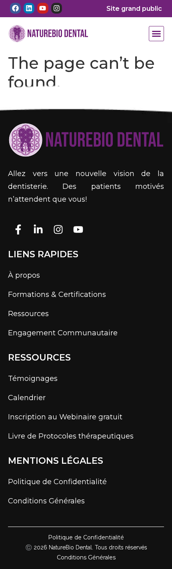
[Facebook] (15, 8)
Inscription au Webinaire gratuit (65, 417)
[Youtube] (42, 8)
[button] (156, 33)
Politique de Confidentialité (57, 481)
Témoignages (33, 378)
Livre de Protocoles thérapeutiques (71, 436)
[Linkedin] (29, 8)
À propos (24, 275)
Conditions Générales (46, 501)
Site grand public (134, 8)
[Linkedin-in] (38, 229)
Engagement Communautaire (63, 333)
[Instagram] (56, 8)
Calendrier (27, 397)
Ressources (28, 313)
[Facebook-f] (18, 229)
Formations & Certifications (57, 294)
